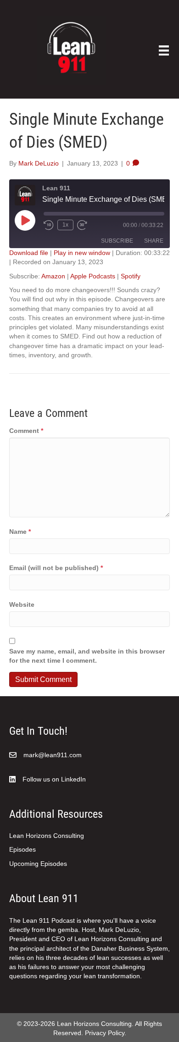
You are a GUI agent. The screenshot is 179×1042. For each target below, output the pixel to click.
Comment (26, 430)
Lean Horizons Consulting (46, 835)
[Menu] (163, 50)
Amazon (53, 276)
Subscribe (117, 241)
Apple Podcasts (92, 276)
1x (65, 225)
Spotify (130, 276)
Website (21, 604)
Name (20, 531)
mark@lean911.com (52, 755)
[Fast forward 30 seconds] (82, 225)
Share (153, 241)
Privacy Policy (104, 1032)
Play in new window (82, 252)
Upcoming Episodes (38, 863)
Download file (28, 252)
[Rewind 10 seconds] (49, 225)
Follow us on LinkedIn (54, 779)
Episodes (22, 849)
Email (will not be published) (56, 567)
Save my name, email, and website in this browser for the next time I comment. (87, 656)
